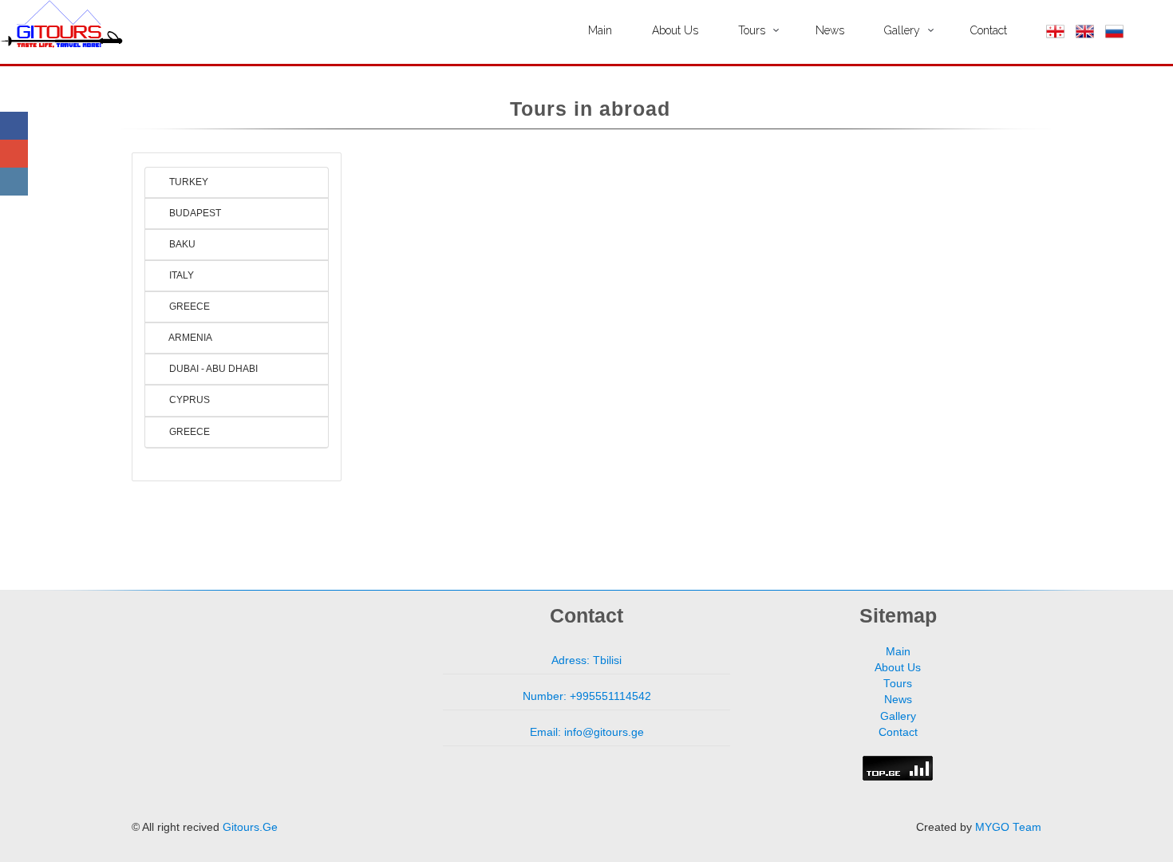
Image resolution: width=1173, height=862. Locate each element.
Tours (897, 684)
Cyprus (188, 399)
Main (600, 30)
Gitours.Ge (250, 827)
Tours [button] (751, 30)
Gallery (898, 716)
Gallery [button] (902, 30)
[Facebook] (14, 126)
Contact (988, 30)
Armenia (189, 337)
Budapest (194, 213)
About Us (675, 30)
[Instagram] (14, 182)
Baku (181, 244)
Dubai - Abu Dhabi (212, 368)
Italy (180, 275)
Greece (188, 306)
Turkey (187, 182)
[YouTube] (14, 154)
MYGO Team (1008, 827)
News (830, 30)
